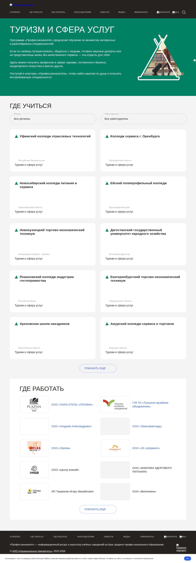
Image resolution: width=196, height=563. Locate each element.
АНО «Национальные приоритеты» (32, 551)
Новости (104, 12)
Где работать (58, 12)
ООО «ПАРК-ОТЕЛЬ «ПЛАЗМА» (72, 404)
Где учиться (35, 12)
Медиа (121, 12)
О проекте (15, 12)
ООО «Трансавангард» (147, 426)
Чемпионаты (141, 12)
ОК (188, 558)
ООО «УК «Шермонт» (146, 448)
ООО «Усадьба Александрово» (71, 426)
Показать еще (95, 368)
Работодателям (82, 12)
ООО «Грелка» (60, 448)
